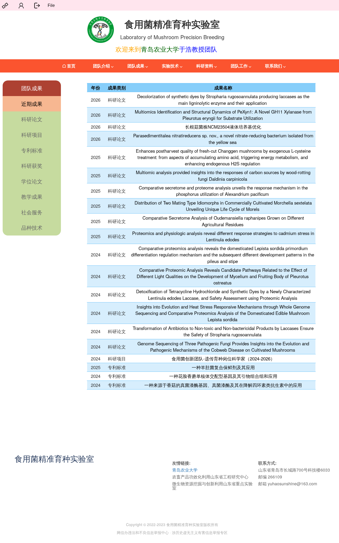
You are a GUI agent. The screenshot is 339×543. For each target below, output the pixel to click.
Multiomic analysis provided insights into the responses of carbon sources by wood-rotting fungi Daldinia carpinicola (223, 175)
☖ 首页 (68, 66)
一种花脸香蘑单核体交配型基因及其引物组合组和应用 (223, 376)
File (51, 5)
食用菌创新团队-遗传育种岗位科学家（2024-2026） (223, 358)
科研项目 (31, 134)
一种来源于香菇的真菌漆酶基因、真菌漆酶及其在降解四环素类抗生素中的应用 (223, 385)
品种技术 (31, 227)
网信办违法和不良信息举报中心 (143, 532)
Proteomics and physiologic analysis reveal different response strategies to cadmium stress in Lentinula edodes (223, 236)
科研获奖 (31, 165)
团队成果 (31, 88)
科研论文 (31, 119)
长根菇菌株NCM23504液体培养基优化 (223, 127)
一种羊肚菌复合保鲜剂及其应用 (223, 367)
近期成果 (31, 103)
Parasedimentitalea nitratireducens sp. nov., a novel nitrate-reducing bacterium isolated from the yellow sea (223, 138)
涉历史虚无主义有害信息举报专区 (200, 532)
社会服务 (31, 212)
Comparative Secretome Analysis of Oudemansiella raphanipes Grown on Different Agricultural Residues (223, 221)
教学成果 (31, 196)
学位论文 (31, 181)
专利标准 (31, 150)
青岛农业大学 (185, 470)
